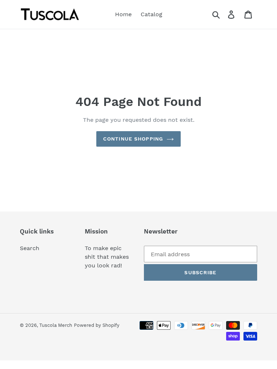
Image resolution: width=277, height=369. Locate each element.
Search (29, 248)
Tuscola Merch (55, 325)
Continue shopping (133, 139)
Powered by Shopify (96, 325)
